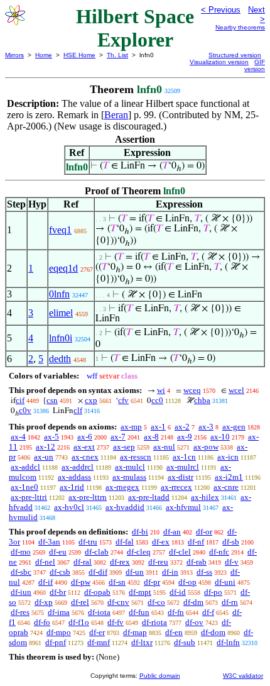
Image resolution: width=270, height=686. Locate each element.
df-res (20, 612)
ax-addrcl (78, 467)
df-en (174, 632)
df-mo (21, 551)
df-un (135, 572)
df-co (156, 602)
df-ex (161, 541)
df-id (178, 592)
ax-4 (18, 436)
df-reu (158, 562)
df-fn (176, 612)
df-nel (45, 562)
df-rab (196, 562)
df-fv (115, 622)
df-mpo (58, 632)
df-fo (42, 622)
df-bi (140, 531)
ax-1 (158, 426)
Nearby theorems (240, 27)
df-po (213, 592)
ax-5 (51, 436)
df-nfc (219, 551)
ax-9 (184, 436)
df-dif (98, 572)
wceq (192, 390)
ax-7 (118, 436)
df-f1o (78, 622)
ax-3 (205, 426)
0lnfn (59, 294)
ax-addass (74, 477)
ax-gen (234, 426)
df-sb (230, 541)
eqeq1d (63, 268)
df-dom (213, 632)
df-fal (125, 541)
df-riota (154, 622)
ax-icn (228, 457)
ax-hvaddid (124, 507)
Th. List (117, 55)
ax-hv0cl (69, 507)
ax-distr (180, 477)
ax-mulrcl (182, 467)
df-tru (87, 541)
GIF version (254, 65)
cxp (91, 400)
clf (77, 410)
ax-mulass (129, 477)
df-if (45, 582)
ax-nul (164, 446)
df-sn (117, 582)
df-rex (120, 562)
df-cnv (118, 602)
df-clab (97, 551)
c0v (25, 410)
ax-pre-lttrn (87, 497)
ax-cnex (85, 457)
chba (202, 400)
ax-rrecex (176, 487)
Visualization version (219, 61)
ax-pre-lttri (29, 497)
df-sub (184, 642)
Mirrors (14, 55)
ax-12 (45, 446)
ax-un (43, 457)
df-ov (194, 622)
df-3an (49, 541)
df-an (172, 531)
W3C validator (243, 675)
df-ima (59, 612)
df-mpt (140, 592)
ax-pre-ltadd (149, 497)
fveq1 (60, 229)
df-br (58, 592)
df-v (232, 562)
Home (43, 55)
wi (161, 390)
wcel (236, 390)
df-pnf (55, 642)
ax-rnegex (122, 487)
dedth (60, 358)
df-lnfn (228, 642)
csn (52, 400)
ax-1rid (72, 487)
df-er (97, 632)
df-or (204, 531)
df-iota (99, 612)
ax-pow (206, 446)
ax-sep (124, 446)
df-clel (180, 551)
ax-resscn (135, 457)
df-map (135, 632)
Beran (116, 114)
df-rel (80, 602)
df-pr (152, 582)
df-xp (44, 602)
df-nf (196, 541)
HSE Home (79, 55)
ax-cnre (226, 487)
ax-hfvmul (183, 507)
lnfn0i (60, 338)
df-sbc (21, 572)
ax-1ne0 (24, 487)
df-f (208, 612)
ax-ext (84, 446)
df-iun (21, 592)
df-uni (225, 582)
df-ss (204, 572)
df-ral (82, 562)
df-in (170, 572)
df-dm (193, 602)
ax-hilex (205, 497)
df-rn (230, 602)
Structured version (234, 55)
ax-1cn (184, 457)
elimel (61, 312)
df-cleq (139, 551)
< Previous (220, 9)
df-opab (97, 592)
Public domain (159, 675)
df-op (187, 582)
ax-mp (131, 426)
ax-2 (182, 426)
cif (20, 400)
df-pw (80, 582)
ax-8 (151, 436)
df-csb (60, 572)
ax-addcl (25, 467)
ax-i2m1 (229, 477)
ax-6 (84, 436)
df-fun (139, 612)
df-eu (58, 551)
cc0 (157, 400)
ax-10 (220, 436)
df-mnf (98, 642)
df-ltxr (142, 642)
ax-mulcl (130, 467)
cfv (123, 400)
